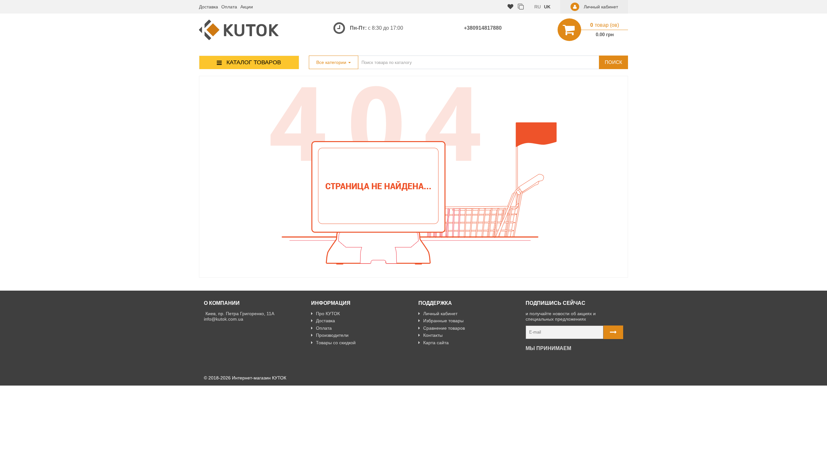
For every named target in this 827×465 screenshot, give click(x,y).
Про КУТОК (328, 313)
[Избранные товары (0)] (510, 7)
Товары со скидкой (336, 342)
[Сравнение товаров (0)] (521, 7)
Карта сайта (436, 342)
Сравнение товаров (444, 328)
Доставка (208, 6)
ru (537, 6)
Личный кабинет (440, 313)
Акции (246, 6)
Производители (332, 335)
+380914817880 (483, 28)
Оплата (229, 6)
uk (547, 6)
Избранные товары (443, 320)
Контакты (433, 335)
